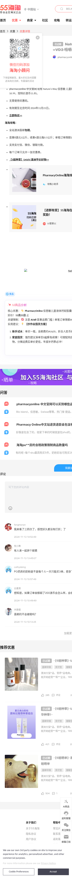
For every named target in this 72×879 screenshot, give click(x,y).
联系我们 (58, 833)
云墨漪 (17, 588)
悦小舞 (17, 546)
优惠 (15, 20)
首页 (2, 31)
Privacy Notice (48, 863)
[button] (31, 9)
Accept (53, 871)
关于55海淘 (33, 828)
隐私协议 (31, 833)
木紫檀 (17, 609)
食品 (11, 294)
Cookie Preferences (19, 871)
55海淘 (10, 9)
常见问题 (58, 828)
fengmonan (20, 524)
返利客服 (58, 839)
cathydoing (20, 567)
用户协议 (31, 839)
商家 (30, 20)
